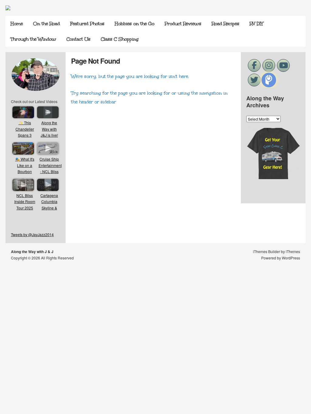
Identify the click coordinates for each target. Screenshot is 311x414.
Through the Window (33, 39)
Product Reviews (183, 24)
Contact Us (79, 39)
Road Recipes (225, 24)
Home (17, 24)
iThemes (293, 251)
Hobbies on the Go (134, 24)
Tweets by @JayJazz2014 (32, 234)
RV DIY (256, 24)
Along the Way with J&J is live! (49, 129)
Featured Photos (87, 24)
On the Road (46, 24)
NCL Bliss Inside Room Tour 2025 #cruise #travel (24, 208)
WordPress (291, 257)
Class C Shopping (119, 39)
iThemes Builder (266, 251)
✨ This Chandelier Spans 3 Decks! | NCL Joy (24, 135)
